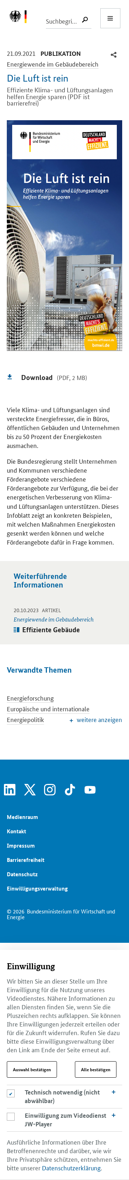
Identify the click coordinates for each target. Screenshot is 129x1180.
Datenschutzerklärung (71, 1167)
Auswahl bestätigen (32, 1069)
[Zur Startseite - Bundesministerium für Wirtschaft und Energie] (21, 18)
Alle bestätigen (95, 1069)
